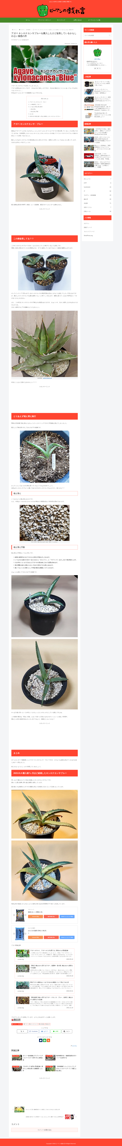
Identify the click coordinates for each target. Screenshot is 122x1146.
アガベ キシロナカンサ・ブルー (38, 102)
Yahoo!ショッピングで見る (67, 916)
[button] (67, 1031)
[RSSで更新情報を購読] (48, 1040)
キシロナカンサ (34, 1024)
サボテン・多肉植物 (17, 1024)
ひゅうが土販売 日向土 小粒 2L (37, 930)
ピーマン (98, 59)
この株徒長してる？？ (35, 104)
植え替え (33, 109)
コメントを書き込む (45, 1130)
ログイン (86, 223)
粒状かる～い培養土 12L (35, 912)
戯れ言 (48, 1024)
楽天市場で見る (51, 916)
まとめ (31, 114)
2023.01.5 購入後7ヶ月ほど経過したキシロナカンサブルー (45, 116)
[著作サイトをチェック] (40, 1040)
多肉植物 (42, 1024)
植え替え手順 (34, 111)
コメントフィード (89, 231)
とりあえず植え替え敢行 (36, 106)
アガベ (26, 1024)
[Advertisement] (44, 221)
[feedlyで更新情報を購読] (44, 1040)
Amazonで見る (35, 916)
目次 (42, 98)
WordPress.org (88, 235)
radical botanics (47, 378)
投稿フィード (88, 227)
